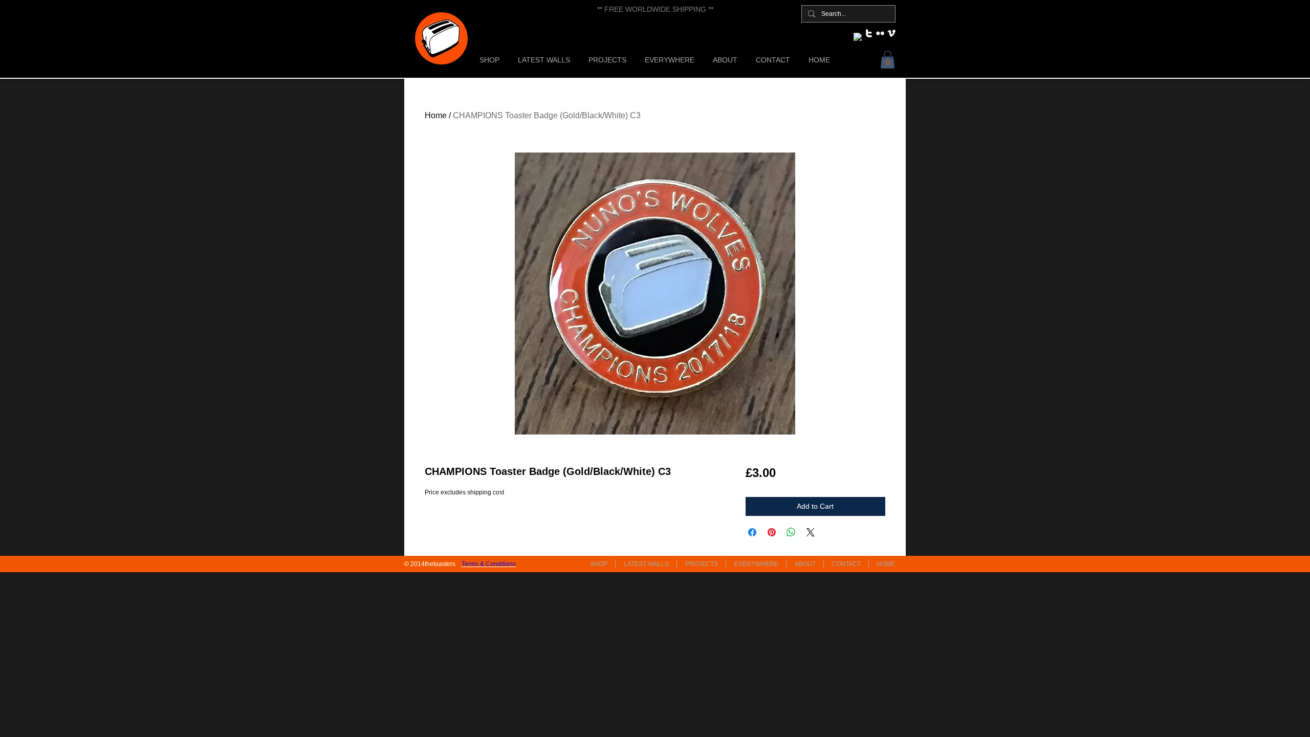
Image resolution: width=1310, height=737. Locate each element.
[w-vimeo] (891, 33)
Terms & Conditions (489, 564)
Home (436, 115)
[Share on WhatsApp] (791, 532)
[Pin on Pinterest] (772, 532)
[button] (887, 60)
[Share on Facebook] (752, 532)
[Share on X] (810, 532)
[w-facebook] (858, 37)
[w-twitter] (869, 33)
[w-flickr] (880, 33)
